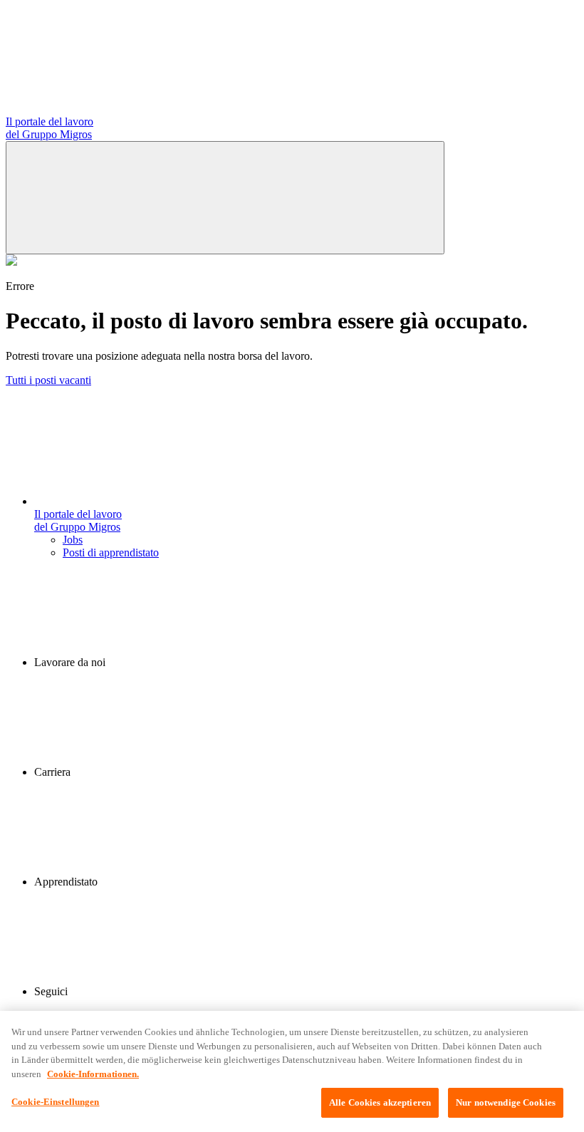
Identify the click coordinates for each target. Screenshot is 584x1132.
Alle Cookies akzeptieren (380, 1102)
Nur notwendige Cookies (506, 1102)
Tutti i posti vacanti (48, 380)
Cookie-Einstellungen (55, 1101)
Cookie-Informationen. (93, 1074)
